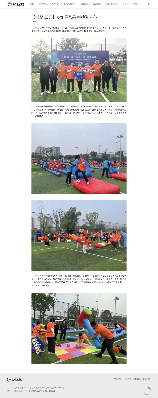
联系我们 (118, 378)
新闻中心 (55, 4)
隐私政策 (137, 378)
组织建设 (97, 4)
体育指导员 (111, 4)
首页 (32, 4)
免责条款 (146, 378)
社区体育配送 (70, 4)
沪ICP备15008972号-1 (56, 387)
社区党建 (124, 4)
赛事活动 (85, 4)
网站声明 (127, 378)
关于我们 (43, 4)
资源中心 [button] (137, 4)
